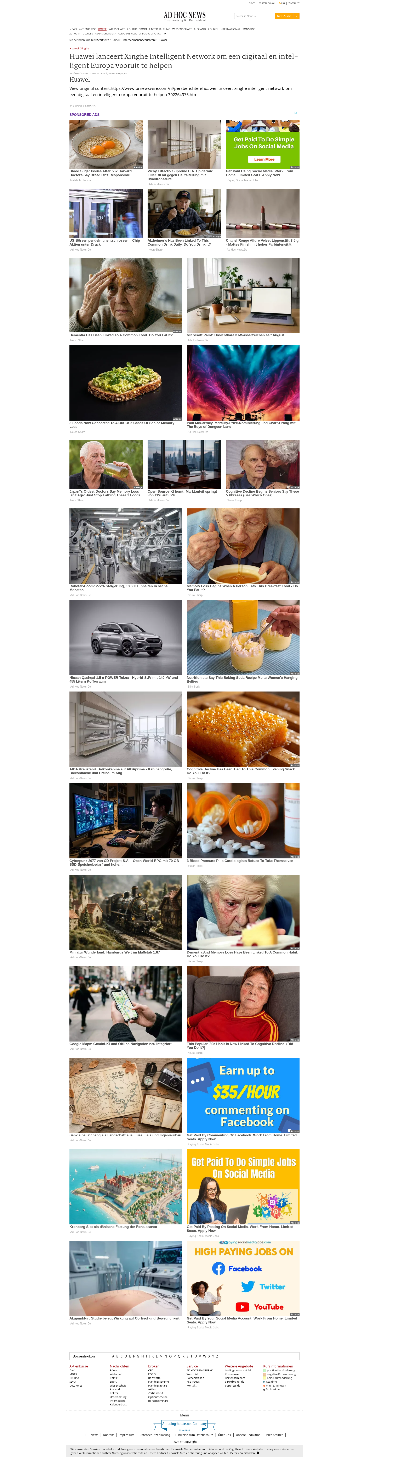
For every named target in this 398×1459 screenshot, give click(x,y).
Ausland (115, 1389)
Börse (115, 40)
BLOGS (252, 3)
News (94, 1435)
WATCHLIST (294, 3)
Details (234, 1453)
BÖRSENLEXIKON (267, 3)
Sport (113, 1381)
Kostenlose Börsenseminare (235, 1376)
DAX (72, 1370)
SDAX (72, 1381)
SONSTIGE (249, 29)
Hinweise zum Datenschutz (194, 1435)
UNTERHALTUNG (159, 29)
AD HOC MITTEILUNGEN (81, 33)
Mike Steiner (274, 1435)
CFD (150, 1370)
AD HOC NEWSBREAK (200, 1370)
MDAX (73, 1374)
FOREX (152, 1374)
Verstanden (247, 1453)
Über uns (224, 1435)
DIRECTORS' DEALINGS (150, 33)
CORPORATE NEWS (127, 33)
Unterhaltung (118, 1397)
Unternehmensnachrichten (138, 40)
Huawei (74, 48)
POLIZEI (213, 29)
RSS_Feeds (193, 1381)
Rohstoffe (154, 1378)
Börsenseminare (158, 1401)
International (118, 1401)
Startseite (103, 40)
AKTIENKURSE (87, 29)
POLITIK (132, 29)
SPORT (143, 29)
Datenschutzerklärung (155, 1435)
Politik (114, 1378)
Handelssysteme (158, 1381)
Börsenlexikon (84, 1356)
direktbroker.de (234, 1381)
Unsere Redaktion (248, 1435)
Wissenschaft (118, 1385)
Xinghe (84, 48)
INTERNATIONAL (230, 29)
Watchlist (192, 1374)
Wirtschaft (116, 1374)
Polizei (114, 1393)
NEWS (73, 29)
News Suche (284, 16)
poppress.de (232, 1385)
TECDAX (74, 1378)
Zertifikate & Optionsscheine (157, 1395)
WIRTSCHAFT (117, 29)
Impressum (127, 1435)
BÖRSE (102, 29)
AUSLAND (200, 29)
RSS (283, 3)
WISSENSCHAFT (182, 29)
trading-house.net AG (238, 1370)
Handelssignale (157, 1385)
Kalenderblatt (118, 1404)
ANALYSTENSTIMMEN (105, 33)
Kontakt (192, 1385)
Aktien (152, 1389)
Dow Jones (75, 1385)
